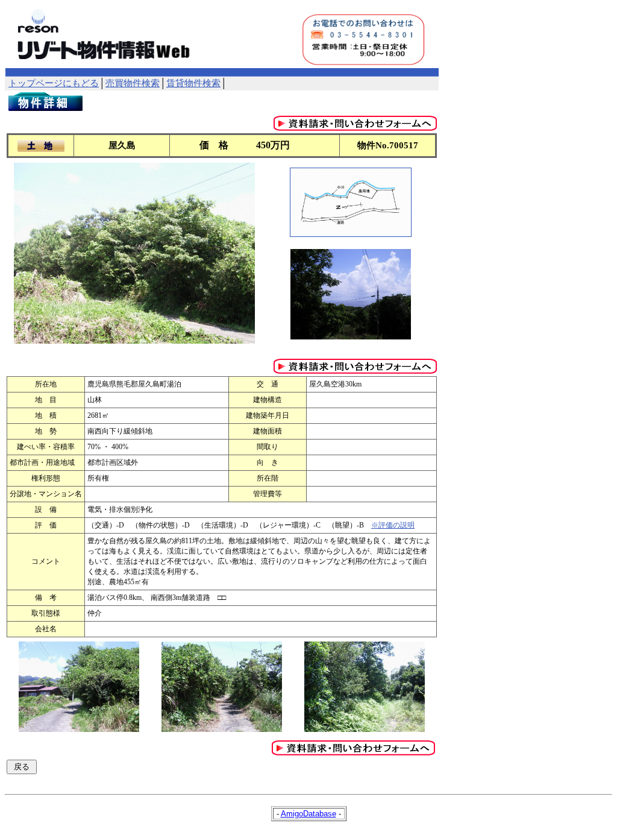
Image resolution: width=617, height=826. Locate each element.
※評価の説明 (393, 525)
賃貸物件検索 (193, 83)
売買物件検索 (132, 83)
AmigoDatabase (308, 813)
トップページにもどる (53, 83)
